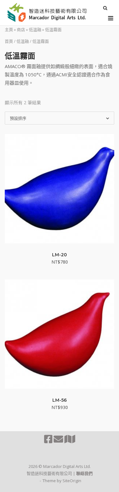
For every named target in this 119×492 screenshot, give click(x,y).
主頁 (9, 29)
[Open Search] (105, 8)
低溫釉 (35, 29)
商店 (21, 29)
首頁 (9, 41)
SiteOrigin (72, 480)
